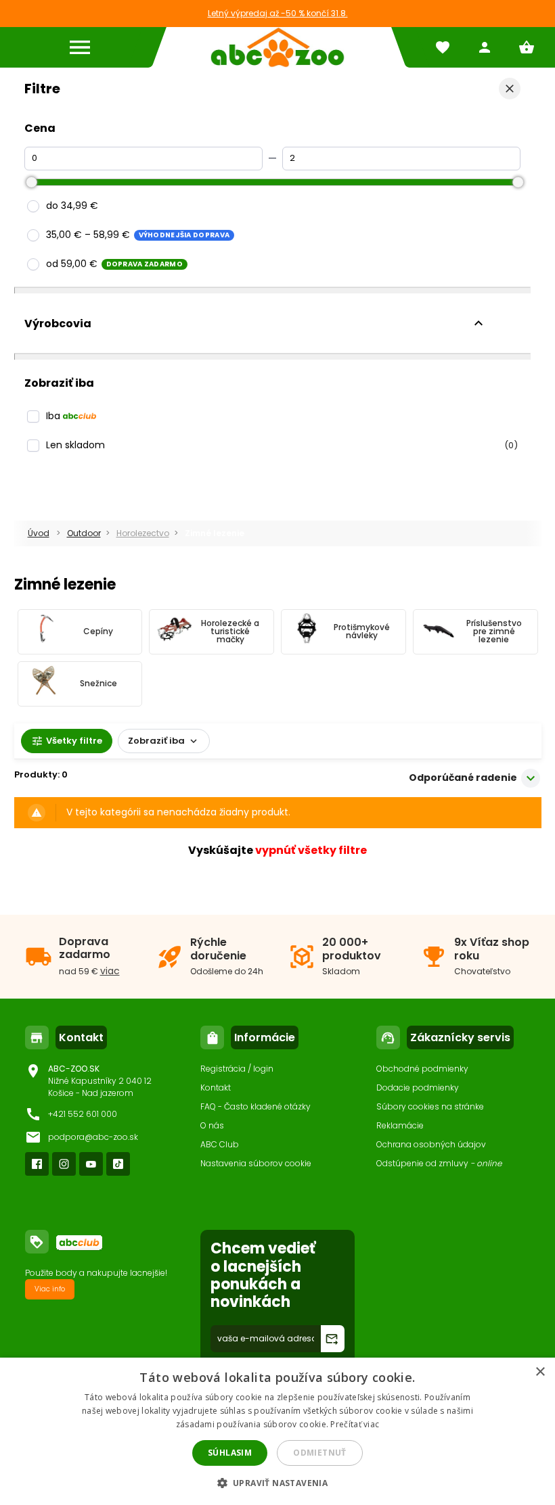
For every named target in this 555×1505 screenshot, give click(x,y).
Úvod (38, 533)
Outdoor (84, 533)
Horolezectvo (142, 533)
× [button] (540, 1372)
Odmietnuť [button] (320, 1452)
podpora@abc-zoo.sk (93, 1137)
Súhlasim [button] (230, 1452)
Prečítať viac (354, 1424)
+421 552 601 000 (82, 1114)
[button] (277, 1482)
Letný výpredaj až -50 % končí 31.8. (278, 13)
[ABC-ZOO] (277, 47)
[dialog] (277, 1431)
